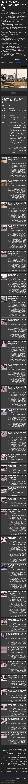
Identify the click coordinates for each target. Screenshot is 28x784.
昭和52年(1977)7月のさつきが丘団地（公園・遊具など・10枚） (17, 510)
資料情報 (11, 62)
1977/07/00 (11, 108)
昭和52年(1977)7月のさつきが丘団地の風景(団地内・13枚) (17, 158)
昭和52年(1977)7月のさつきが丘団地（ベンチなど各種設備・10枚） (17, 620)
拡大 (15, 92)
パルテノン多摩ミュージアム (21, 778)
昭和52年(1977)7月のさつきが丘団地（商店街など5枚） (17, 455)
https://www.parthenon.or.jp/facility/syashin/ (12, 755)
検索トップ (4, 62)
